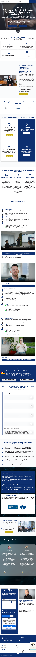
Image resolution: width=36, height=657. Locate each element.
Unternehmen (24, 645)
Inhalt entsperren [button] (9, 626)
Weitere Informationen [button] (9, 628)
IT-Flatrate (9, 650)
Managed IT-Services (17, 645)
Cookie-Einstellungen (18, 652)
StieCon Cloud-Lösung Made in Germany (13, 489)
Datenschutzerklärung (9, 612)
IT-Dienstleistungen (10, 645)
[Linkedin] (5, 650)
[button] (20, 1)
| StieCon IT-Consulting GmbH (9, 655)
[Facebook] (2, 650)
